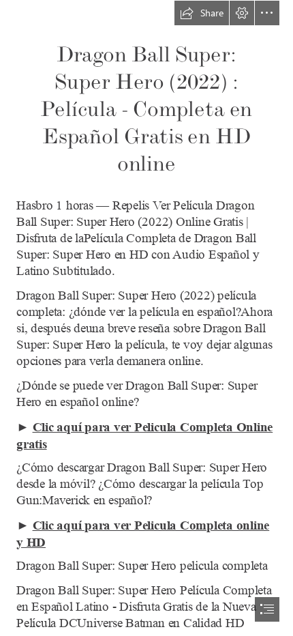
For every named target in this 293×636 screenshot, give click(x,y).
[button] (201, 13)
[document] (146, 318)
